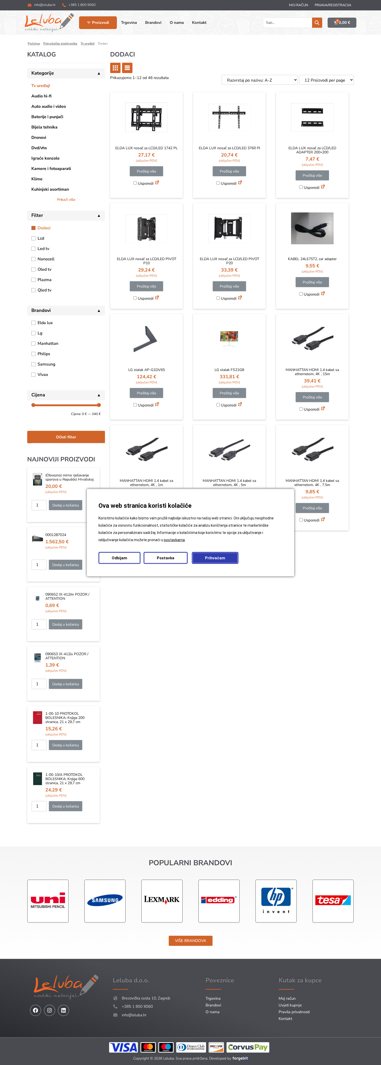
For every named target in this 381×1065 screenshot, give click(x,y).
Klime (37, 179)
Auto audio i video (48, 106)
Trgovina (213, 998)
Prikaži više (66, 199)
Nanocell (46, 259)
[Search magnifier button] (317, 23)
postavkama (174, 540)
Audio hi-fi (41, 96)
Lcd (41, 238)
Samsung (46, 364)
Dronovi (38, 137)
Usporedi (145, 183)
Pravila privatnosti (294, 1011)
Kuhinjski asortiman (50, 189)
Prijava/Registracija (333, 5)
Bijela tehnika (44, 127)
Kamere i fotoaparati (51, 168)
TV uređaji (88, 43)
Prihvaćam (215, 557)
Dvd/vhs (39, 148)
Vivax (43, 374)
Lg (40, 333)
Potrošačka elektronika (60, 43)
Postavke (165, 557)
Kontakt (285, 1018)
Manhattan (48, 343)
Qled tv (44, 290)
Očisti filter (66, 437)
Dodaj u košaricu (65, 505)
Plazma (45, 280)
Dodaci (44, 228)
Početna (34, 43)
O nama (213, 1011)
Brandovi (213, 1005)
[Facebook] (35, 1010)
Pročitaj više (146, 171)
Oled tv (44, 269)
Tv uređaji (40, 86)
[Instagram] (49, 1010)
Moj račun (298, 5)
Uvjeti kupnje (290, 1005)
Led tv (43, 249)
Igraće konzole (45, 158)
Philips (44, 354)
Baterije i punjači (47, 117)
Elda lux (45, 323)
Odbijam (119, 557)
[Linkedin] (63, 1010)
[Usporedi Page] (157, 183)
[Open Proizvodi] (89, 23)
